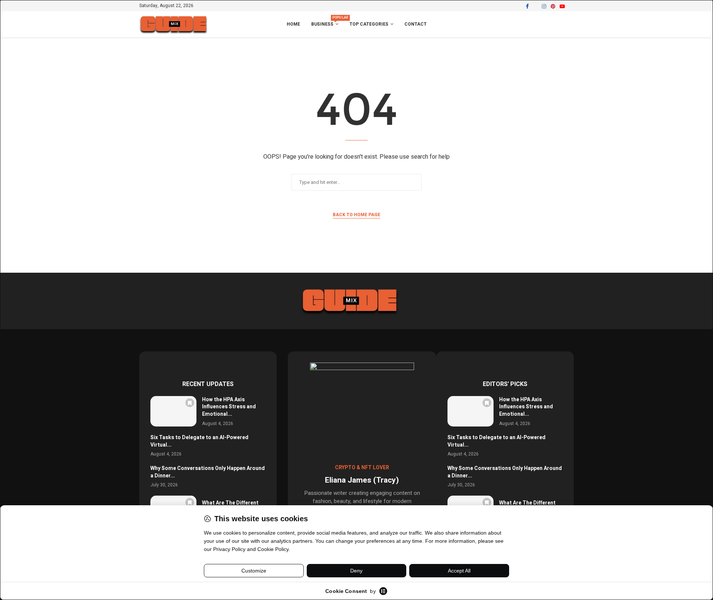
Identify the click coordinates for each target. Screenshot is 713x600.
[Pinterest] (553, 6)
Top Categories (368, 24)
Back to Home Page (356, 214)
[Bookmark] (190, 403)
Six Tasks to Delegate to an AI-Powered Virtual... (199, 441)
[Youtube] (562, 6)
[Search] (570, 24)
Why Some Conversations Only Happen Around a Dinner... (207, 472)
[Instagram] (544, 6)
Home (293, 24)
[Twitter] (535, 6)
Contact (415, 24)
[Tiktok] (571, 6)
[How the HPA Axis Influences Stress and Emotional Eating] (173, 411)
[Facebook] (527, 6)
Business (324, 21)
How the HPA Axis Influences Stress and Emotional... (229, 407)
